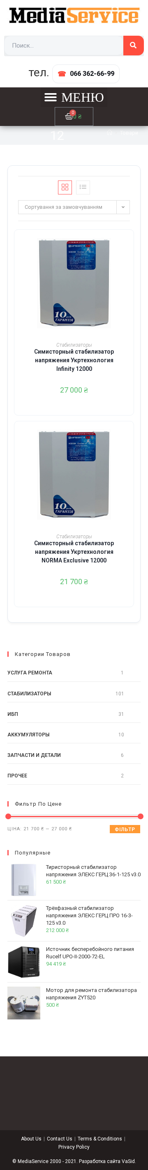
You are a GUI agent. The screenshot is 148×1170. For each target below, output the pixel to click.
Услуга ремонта (29, 673)
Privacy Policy (74, 1147)
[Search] (133, 45)
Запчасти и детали (34, 755)
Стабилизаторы (74, 345)
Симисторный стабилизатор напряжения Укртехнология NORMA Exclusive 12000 (74, 552)
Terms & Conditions (100, 1139)
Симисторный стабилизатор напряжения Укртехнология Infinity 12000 (74, 360)
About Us (31, 1139)
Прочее (17, 776)
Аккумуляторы (28, 735)
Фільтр (125, 829)
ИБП (12, 714)
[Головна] (109, 133)
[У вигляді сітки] (65, 187)
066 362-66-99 (92, 74)
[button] (74, 97)
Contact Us (59, 1139)
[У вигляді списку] (83, 187)
